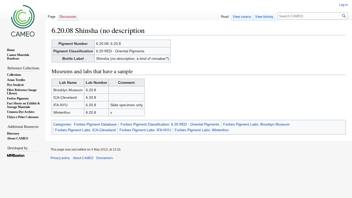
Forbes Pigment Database (95, 124)
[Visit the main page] (22, 20)
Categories (62, 124)
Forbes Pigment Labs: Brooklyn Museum (256, 124)
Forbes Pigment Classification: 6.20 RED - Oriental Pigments (170, 124)
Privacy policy (60, 158)
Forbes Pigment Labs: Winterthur (202, 130)
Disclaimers (104, 158)
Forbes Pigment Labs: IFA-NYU (145, 130)
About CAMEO (83, 158)
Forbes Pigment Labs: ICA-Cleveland (85, 130)
